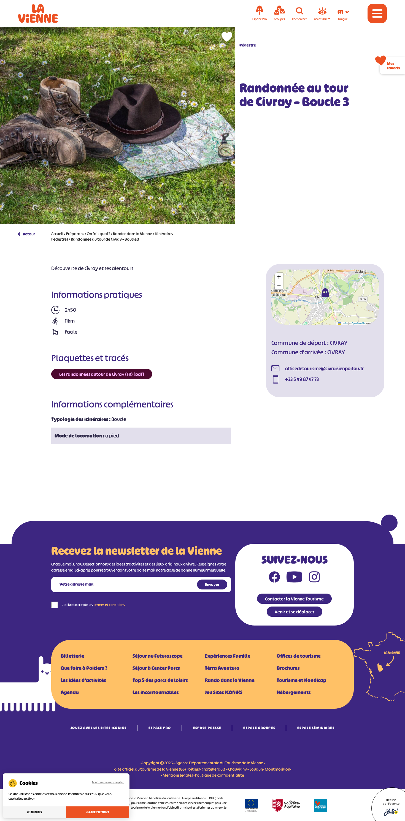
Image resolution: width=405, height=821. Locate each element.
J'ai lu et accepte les (93, 604)
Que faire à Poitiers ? (84, 668)
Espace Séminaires (315, 727)
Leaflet (344, 323)
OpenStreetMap (359, 323)
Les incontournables (156, 692)
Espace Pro (159, 727)
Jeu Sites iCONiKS (223, 692)
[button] (325, 292)
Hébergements (294, 692)
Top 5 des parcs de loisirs (160, 680)
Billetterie (72, 656)
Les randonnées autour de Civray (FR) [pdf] (101, 374)
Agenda (70, 692)
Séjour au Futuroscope (158, 656)
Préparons (75, 233)
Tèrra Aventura (222, 668)
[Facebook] (274, 578)
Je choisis (34, 812)
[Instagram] (314, 578)
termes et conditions (109, 604)
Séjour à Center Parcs (156, 668)
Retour (29, 233)
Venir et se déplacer (294, 612)
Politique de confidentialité (219, 775)
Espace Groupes (259, 727)
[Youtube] (294, 578)
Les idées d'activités (83, 680)
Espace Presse (207, 727)
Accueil (57, 233)
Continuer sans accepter (108, 782)
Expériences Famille (227, 656)
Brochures (288, 668)
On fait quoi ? (98, 233)
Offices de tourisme (299, 656)
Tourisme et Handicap (301, 680)
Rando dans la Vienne (230, 680)
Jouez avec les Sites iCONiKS (98, 727)
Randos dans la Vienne (132, 233)
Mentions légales (178, 775)
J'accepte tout (97, 812)
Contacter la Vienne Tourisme (294, 599)
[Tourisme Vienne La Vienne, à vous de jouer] (45, 13)
